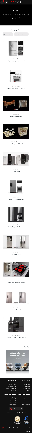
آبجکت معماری (27, 402)
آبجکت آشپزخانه (9, 14)
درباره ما (28, 390)
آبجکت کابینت (12, 404)
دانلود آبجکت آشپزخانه (21, 34)
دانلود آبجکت (27, 384)
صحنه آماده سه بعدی (11, 388)
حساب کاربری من (26, 388)
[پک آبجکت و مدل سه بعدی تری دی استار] (17, 362)
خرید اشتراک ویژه (26, 386)
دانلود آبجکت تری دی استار (22, 14)
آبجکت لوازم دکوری (26, 404)
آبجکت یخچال (16, 59)
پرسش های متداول (12, 386)
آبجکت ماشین (13, 402)
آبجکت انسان (13, 400)
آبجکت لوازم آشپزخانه (16, 142)
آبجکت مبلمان (16, 114)
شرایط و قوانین (12, 384)
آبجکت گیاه (13, 398)
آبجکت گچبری (13, 390)
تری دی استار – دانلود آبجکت (14, 428)
